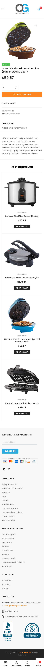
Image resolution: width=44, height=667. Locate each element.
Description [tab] (8, 123)
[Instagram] (8, 469)
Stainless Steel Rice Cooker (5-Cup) (22, 216)
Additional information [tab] (14, 127)
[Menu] (5, 9)
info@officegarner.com (16, 605)
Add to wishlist (9, 103)
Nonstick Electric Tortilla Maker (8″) (22, 278)
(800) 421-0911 (11, 611)
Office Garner (25, 652)
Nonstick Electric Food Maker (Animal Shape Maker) (22, 340)
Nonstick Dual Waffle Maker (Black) (22, 403)
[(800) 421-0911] (3, 611)
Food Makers (15, 114)
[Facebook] (4, 469)
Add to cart (23, 94)
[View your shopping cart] (38, 9)
